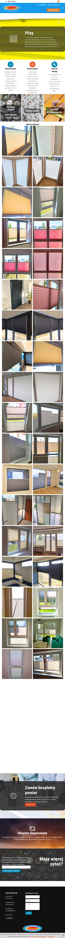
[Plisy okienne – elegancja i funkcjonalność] (17, 141)
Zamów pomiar (30, 804)
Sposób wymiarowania (54, 111)
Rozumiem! (51, 936)
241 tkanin (11, 114)
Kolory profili (32, 110)
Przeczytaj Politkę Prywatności (37, 936)
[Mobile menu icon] (62, 8)
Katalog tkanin (11, 108)
